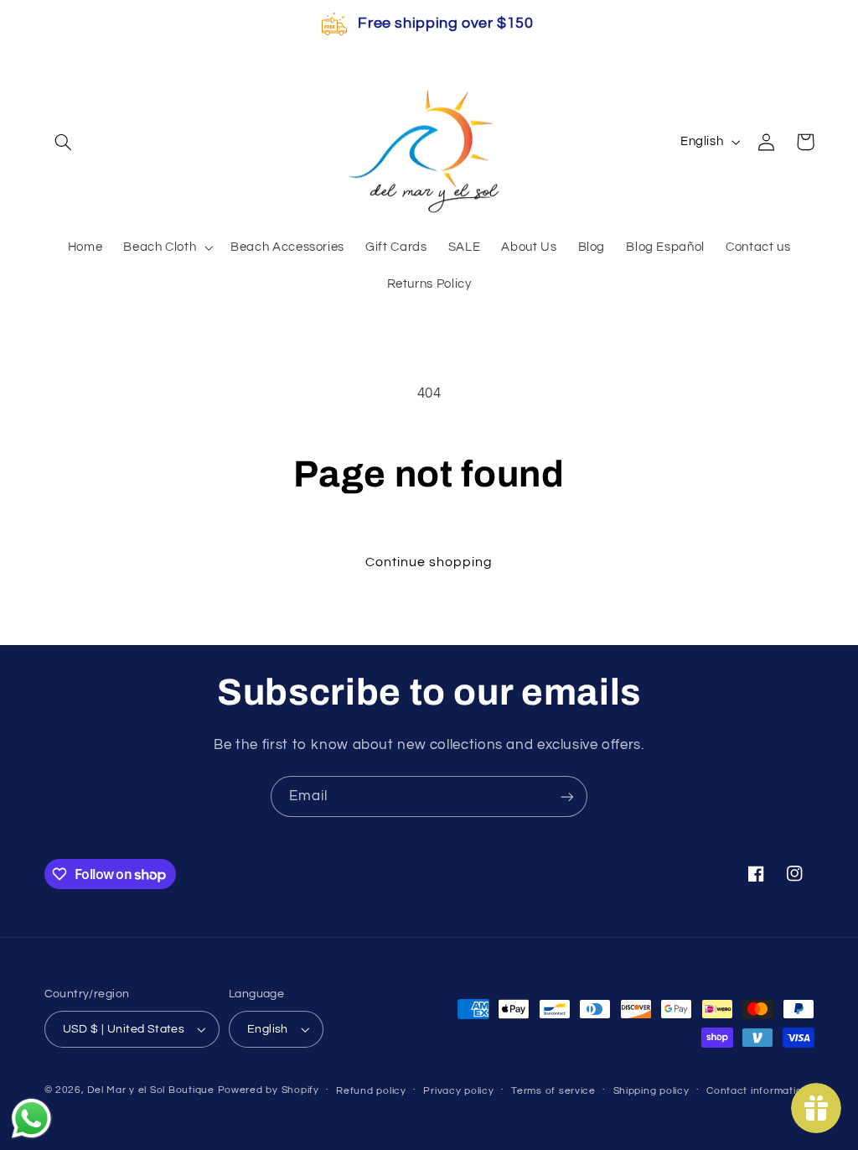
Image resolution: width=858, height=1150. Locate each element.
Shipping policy (651, 1090)
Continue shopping (429, 562)
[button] (63, 141)
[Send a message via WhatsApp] (31, 1118)
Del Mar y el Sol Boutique (150, 1090)
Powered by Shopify (268, 1090)
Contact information (757, 1090)
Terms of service (553, 1090)
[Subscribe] (567, 796)
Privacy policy (458, 1090)
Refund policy (371, 1090)
